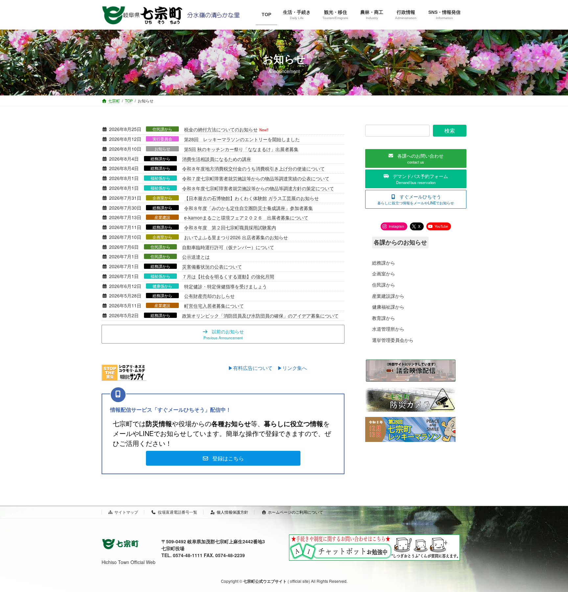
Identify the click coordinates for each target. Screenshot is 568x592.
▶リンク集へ (292, 367)
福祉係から (160, 178)
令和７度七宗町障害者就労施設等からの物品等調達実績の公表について (255, 178)
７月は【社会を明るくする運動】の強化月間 (228, 276)
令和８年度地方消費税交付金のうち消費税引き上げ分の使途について (253, 168)
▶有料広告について (252, 367)
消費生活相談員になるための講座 (216, 159)
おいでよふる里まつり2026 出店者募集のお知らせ (236, 237)
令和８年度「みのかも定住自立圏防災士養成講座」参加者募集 (248, 208)
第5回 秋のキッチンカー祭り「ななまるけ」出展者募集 (241, 149)
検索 (449, 130)
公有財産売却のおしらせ (209, 296)
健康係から (162, 286)
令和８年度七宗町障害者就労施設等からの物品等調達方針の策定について (258, 188)
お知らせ (162, 148)
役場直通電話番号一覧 (177, 512)
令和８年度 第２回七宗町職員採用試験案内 (230, 227)
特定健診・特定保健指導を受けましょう (225, 286)
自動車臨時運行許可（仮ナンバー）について (228, 247)
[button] (223, 334)
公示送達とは (196, 256)
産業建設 (162, 217)
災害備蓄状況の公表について (212, 266)
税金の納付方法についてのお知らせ (221, 129)
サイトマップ (126, 512)
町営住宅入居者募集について (214, 305)
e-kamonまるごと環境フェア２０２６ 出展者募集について (246, 217)
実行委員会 (162, 139)
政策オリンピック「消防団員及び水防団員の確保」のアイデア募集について (260, 315)
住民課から (162, 129)
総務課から (160, 158)
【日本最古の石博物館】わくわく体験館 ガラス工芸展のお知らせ (251, 198)
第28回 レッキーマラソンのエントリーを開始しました (242, 139)
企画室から (162, 197)
